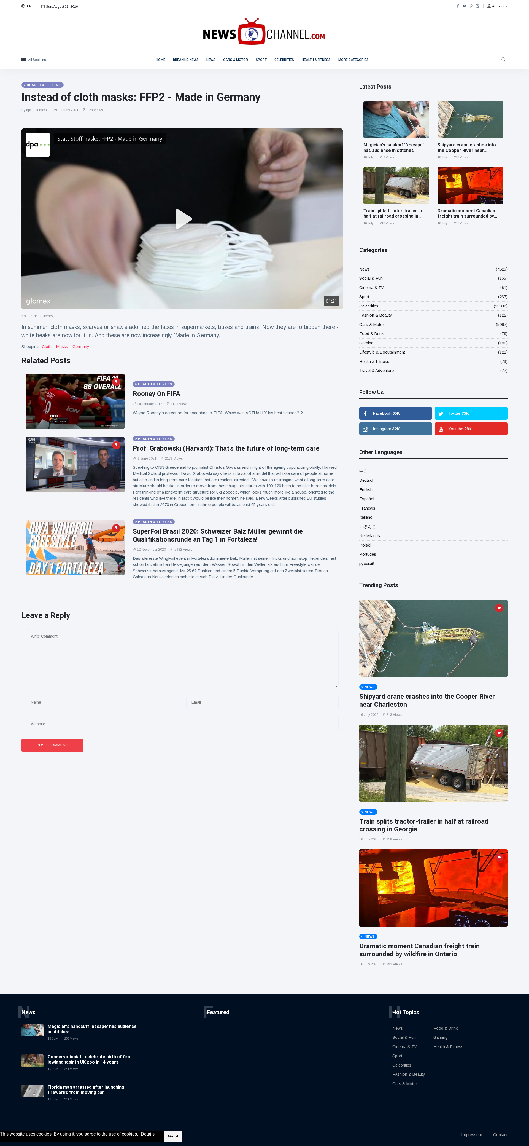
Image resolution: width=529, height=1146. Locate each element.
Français (367, 508)
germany (80, 346)
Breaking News (186, 60)
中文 (363, 471)
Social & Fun (371, 278)
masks (62, 346)
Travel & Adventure (376, 370)
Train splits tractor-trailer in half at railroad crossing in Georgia (392, 216)
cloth (47, 346)
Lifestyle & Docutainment (382, 352)
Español (366, 498)
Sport (261, 60)
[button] (140, 1134)
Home (160, 60)
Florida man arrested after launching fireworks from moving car (86, 1090)
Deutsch (366, 480)
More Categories (353, 60)
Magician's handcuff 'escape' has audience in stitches (393, 147)
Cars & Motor (235, 60)
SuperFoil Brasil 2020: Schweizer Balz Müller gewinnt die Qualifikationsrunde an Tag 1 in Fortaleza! (218, 535)
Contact (500, 1134)
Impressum (471, 1134)
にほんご (367, 526)
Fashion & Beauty (375, 315)
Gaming (366, 343)
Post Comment (52, 745)
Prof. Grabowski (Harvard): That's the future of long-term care (226, 448)
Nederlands (369, 535)
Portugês (367, 554)
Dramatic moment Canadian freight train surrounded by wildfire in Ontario (466, 216)
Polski (365, 545)
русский (366, 563)
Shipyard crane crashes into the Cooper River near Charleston (467, 150)
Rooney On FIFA (156, 394)
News (210, 60)
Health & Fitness (316, 60)
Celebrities (284, 60)
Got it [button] (173, 1136)
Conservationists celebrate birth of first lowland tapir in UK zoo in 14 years (90, 1059)
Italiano (366, 517)
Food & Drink (371, 333)
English (366, 489)
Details (148, 1134)
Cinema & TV (371, 287)
